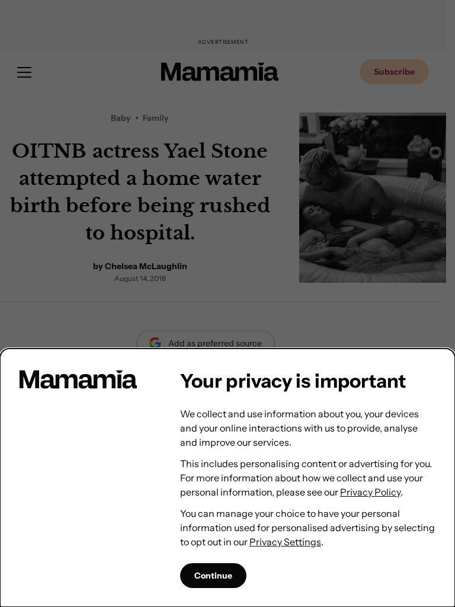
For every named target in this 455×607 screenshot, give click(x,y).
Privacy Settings (285, 542)
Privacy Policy (370, 492)
